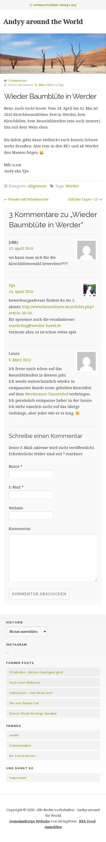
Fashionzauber (20, 745)
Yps (61, 85)
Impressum (17, 778)
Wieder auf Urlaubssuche (28, 199)
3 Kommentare (17, 80)
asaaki (14, 735)
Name (15, 466)
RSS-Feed (87, 821)
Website (16, 508)
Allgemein (37, 185)
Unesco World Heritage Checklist (33, 713)
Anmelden (53, 826)
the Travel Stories (22, 756)
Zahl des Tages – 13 (83, 199)
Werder (72, 185)
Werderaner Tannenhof (46, 393)
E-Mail (16, 487)
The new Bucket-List (24, 703)
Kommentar (20, 528)
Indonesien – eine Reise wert (30, 693)
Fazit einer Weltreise (24, 682)
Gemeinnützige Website (29, 821)
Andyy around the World (43, 21)
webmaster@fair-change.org (55, 5)
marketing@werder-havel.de (35, 325)
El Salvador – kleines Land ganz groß (36, 672)
